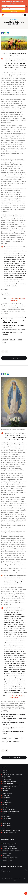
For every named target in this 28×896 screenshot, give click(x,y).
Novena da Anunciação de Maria (9, 848)
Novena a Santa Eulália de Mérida (9, 857)
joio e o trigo (12, 339)
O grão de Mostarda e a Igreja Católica (14, 329)
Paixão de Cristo (6, 820)
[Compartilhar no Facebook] (2, 33)
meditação (20, 339)
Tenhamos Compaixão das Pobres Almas (11, 830)
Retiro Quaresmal (6, 823)
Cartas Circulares (6, 788)
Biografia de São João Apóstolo (9, 781)
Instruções (4, 804)
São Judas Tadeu (6, 827)
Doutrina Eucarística (7, 793)
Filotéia (4, 799)
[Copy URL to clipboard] (3, 351)
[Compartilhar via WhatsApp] (5, 33)
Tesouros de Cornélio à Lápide (9, 832)
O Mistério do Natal (6, 818)
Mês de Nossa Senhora (7, 807)
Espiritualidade (14, 19)
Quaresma (4, 821)
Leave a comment (13, 358)
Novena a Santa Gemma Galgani (9, 843)
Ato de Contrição (6, 855)
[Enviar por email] (8, 33)
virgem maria (15, 741)
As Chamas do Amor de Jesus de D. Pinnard (12, 774)
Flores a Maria (5, 800)
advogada (4, 738)
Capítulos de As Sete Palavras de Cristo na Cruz (13, 785)
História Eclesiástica (7, 802)
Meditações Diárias (6, 806)
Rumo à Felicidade (6, 825)
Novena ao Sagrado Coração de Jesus (10, 811)
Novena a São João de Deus (8, 846)
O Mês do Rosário (6, 816)
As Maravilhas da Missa (7, 777)
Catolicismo (5, 790)
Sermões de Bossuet (6, 828)
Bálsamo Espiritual (6, 779)
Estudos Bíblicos (6, 797)
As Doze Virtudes (6, 776)
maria (3, 741)
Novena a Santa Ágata (7, 860)
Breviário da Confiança (7, 783)
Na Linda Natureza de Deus (8, 809)
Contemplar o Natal (6, 792)
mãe (22, 738)
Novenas (4, 814)
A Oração (4, 772)
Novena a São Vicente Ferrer (8, 844)
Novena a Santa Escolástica (8, 859)
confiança (10, 738)
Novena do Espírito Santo (8, 813)
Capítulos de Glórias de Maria (9, 786)
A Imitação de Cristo (7, 770)
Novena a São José (6, 853)
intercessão (17, 738)
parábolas (4, 342)
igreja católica (5, 339)
